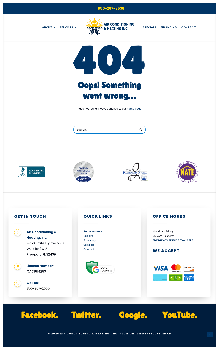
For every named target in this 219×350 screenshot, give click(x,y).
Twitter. (86, 315)
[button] (141, 129)
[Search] (109, 130)
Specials (149, 27)
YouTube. (179, 315)
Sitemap (164, 333)
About (47, 27)
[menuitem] (112, 8)
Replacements (93, 231)
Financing (169, 27)
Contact (188, 27)
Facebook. (39, 315)
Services (66, 27)
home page (134, 109)
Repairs (88, 236)
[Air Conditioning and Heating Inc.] (109, 27)
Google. (133, 315)
